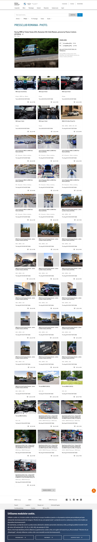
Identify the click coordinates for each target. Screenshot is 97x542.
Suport (16, 505)
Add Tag (73, 15)
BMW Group (17, 500)
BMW (29, 500)
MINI (40, 500)
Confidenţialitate (18, 508)
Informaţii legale (55, 505)
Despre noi (40, 505)
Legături (28, 505)
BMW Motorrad (53, 500)
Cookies (33, 508)
